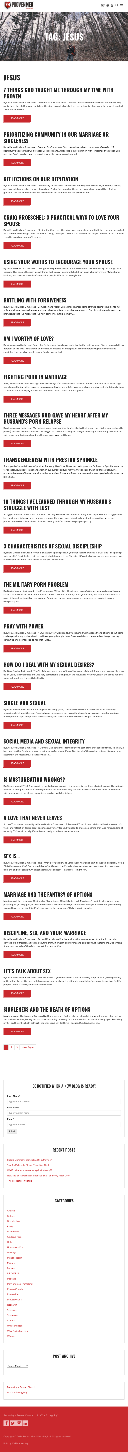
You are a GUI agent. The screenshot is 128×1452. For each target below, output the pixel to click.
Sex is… (12, 856)
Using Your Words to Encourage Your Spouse (58, 262)
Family (10, 1226)
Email (10, 1119)
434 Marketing (20, 1443)
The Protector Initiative (19, 1180)
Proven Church (15, 1289)
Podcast (11, 1278)
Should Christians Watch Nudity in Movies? (29, 1159)
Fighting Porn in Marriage (35, 377)
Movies (11, 1268)
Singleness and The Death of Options (47, 1009)
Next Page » (28, 1047)
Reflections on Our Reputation (41, 179)
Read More (17, 118)
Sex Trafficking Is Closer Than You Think (28, 1165)
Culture (11, 1215)
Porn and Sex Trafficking (19, 1283)
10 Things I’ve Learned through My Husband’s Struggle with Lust (57, 505)
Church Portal (112, 5)
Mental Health (14, 1257)
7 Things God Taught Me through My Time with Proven (59, 93)
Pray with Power (24, 626)
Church (11, 1210)
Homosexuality (15, 1247)
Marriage (11, 1252)
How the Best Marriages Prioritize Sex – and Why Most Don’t (38, 1175)
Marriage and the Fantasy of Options (48, 894)
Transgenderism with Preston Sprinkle (51, 459)
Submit (12, 1131)
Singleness (12, 1315)
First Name (13, 1095)
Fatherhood (13, 1231)
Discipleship (13, 1221)
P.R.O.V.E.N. (13, 1273)
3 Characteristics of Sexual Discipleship (53, 546)
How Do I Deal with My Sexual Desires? (49, 664)
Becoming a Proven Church (21, 1387)
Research (12, 1304)
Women (11, 1336)
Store (108, 5)
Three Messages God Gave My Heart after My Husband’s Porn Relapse (56, 418)
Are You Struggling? (17, 1392)
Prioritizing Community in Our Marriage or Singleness (56, 137)
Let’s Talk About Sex (27, 971)
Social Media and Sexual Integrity (44, 741)
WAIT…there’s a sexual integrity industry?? (29, 1170)
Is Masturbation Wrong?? (34, 779)
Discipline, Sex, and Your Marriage (45, 933)
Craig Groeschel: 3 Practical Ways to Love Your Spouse (61, 220)
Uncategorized (14, 1325)
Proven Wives (14, 1299)
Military (11, 1262)
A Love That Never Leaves (33, 818)
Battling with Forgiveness (35, 300)
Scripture (12, 1310)
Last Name (13, 1107)
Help (9, 1242)
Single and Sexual (25, 703)
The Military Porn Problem (36, 584)
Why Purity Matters (17, 1330)
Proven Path (13, 1294)
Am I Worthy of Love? (29, 338)
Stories (11, 1320)
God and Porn (14, 1236)
